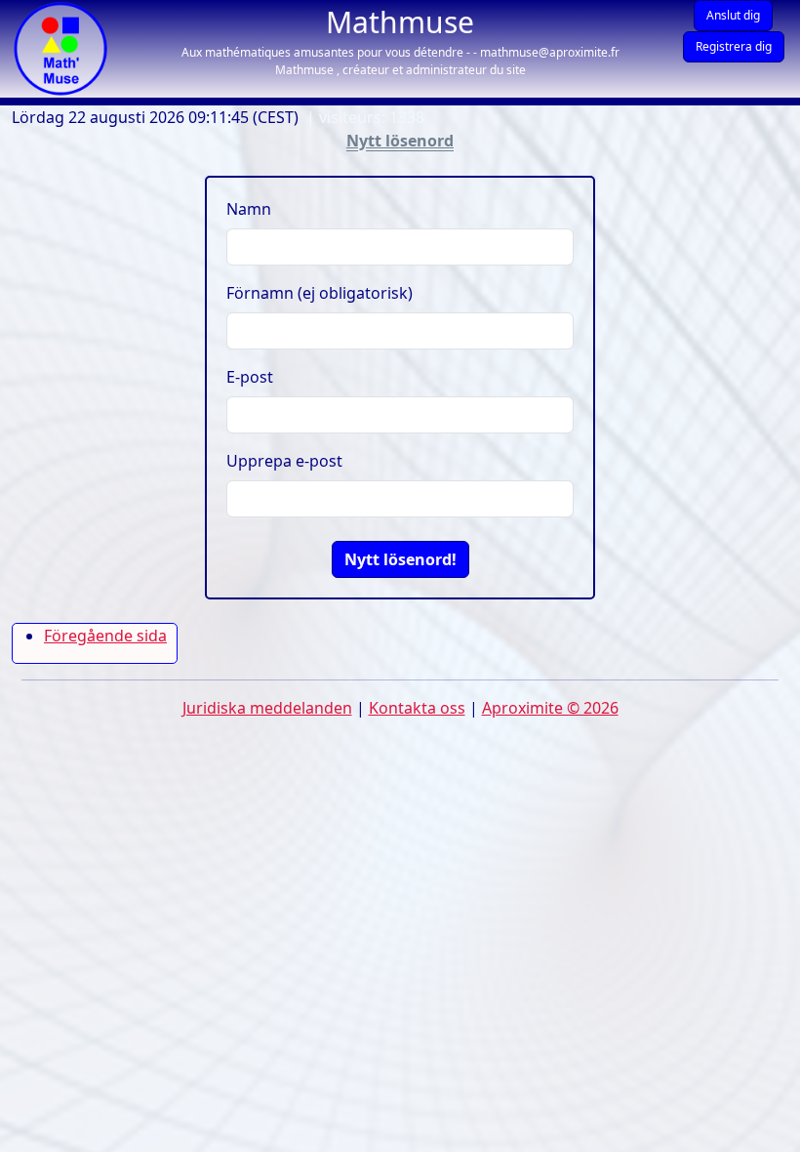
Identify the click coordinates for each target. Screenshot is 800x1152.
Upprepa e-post (284, 461)
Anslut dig (733, 15)
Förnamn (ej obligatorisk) (319, 293)
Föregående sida (105, 635)
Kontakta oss (417, 708)
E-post (249, 377)
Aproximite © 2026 (550, 708)
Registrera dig (734, 46)
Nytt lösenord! (400, 559)
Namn (248, 209)
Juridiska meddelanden (267, 708)
